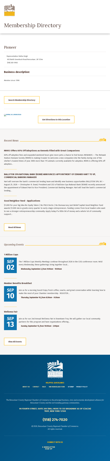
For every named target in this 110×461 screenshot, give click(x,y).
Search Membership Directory (21, 100)
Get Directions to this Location (56, 119)
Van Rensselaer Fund (57, 387)
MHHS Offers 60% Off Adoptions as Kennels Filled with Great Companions (42, 150)
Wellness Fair (11, 311)
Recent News (11, 140)
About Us (26, 387)
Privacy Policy (81, 387)
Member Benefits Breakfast (18, 283)
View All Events (15, 341)
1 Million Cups (11, 254)
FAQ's (44, 387)
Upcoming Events (14, 244)
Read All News (14, 227)
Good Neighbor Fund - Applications (22, 200)
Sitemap (71, 387)
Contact (36, 387)
